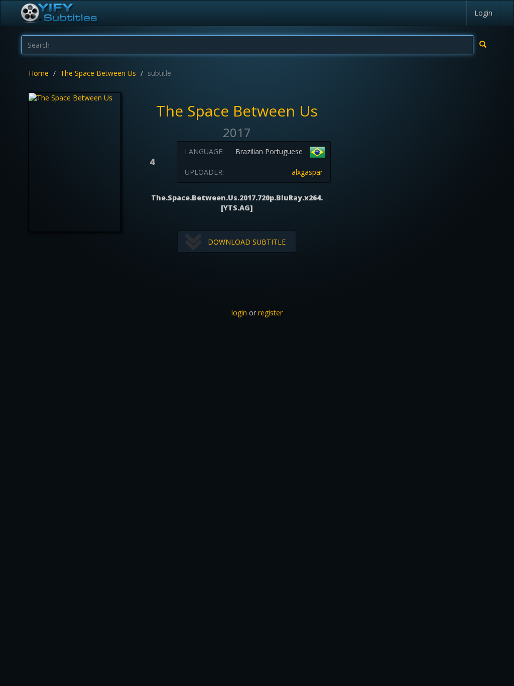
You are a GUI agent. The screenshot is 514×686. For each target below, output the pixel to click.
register (270, 312)
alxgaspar (307, 172)
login (239, 312)
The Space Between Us (98, 73)
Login (483, 13)
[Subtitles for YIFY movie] (59, 13)
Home (39, 73)
